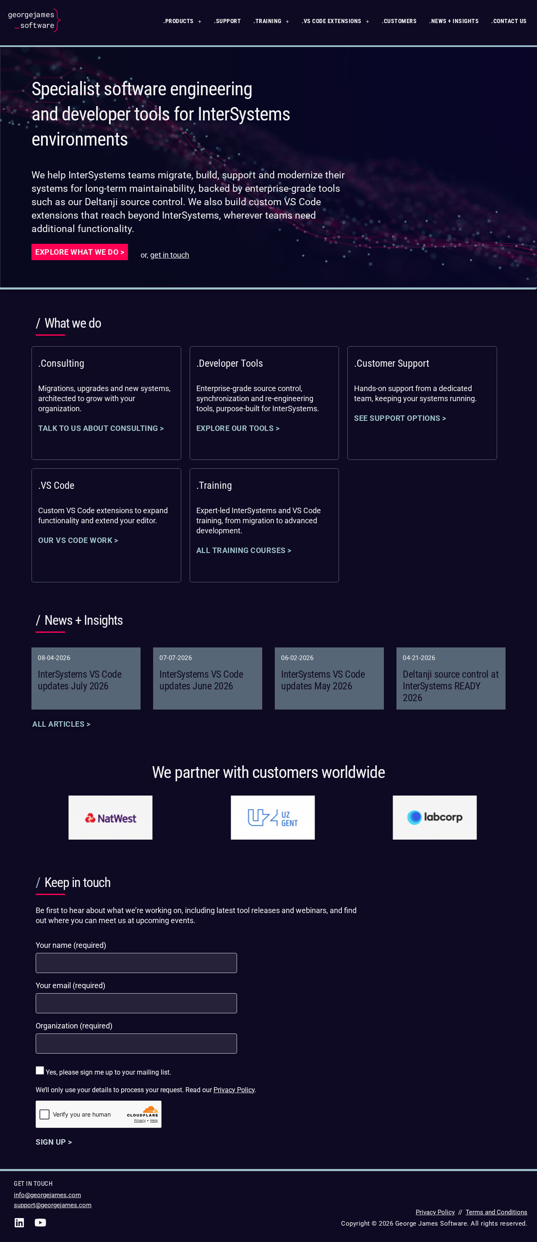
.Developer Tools (229, 363)
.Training (267, 21)
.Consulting (61, 363)
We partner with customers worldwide (268, 772)
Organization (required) (74, 1025)
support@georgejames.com (52, 1205)
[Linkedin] (18, 1222)
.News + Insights (454, 21)
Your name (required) (71, 945)
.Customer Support (391, 363)
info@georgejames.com (47, 1195)
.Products (178, 21)
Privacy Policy (234, 1090)
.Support (227, 21)
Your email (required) (70, 985)
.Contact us (509, 21)
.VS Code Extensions (332, 21)
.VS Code (56, 485)
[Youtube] (39, 1222)
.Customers (399, 21)
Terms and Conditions (496, 1212)
